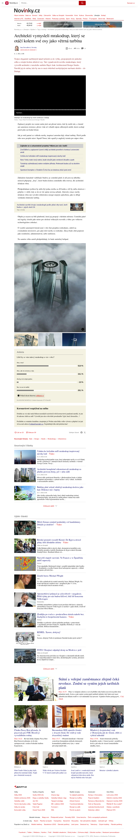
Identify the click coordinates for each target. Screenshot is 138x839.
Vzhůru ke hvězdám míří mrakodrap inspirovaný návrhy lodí (42, 156)
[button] (50, 92)
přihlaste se (40, 395)
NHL (52, 810)
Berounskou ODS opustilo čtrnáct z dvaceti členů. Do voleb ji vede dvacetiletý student (67, 733)
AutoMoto (28, 18)
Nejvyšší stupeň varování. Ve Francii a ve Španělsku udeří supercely (60, 559)
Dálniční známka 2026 (114, 798)
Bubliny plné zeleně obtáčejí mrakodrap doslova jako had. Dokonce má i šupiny (60, 488)
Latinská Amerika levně (96, 807)
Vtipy (38, 527)
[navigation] (2, 3)
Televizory (93, 824)
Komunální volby (20, 810)
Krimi (76, 15)
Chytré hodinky (104, 824)
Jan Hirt (35, 801)
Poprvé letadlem (93, 798)
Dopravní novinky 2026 (114, 801)
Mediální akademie (59, 832)
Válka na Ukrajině (58, 15)
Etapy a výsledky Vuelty (41, 798)
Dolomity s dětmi (94, 810)
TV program (93, 18)
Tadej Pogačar (37, 804)
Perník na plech (75, 810)
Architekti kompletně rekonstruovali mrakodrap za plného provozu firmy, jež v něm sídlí (59, 470)
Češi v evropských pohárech (97, 817)
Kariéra (43, 832)
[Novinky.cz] (27, 11)
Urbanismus (62, 439)
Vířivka (111, 821)
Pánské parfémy (116, 824)
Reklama (37, 832)
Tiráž (49, 832)
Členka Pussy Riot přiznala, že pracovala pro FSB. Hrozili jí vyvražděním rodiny (27, 733)
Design (36, 439)
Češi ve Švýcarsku (94, 804)
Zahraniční (47, 15)
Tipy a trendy (21, 210)
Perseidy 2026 (70, 817)
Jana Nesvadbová (25, 47)
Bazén (36, 821)
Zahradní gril (102, 821)
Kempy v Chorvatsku (95, 795)
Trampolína (57, 821)
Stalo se (28, 15)
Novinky (34, 47)
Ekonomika (89, 15)
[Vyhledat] (82, 3)
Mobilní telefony (36, 824)
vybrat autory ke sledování (28, 50)
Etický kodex (72, 832)
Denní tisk (101, 18)
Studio (43, 439)
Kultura (81, 15)
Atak (30, 439)
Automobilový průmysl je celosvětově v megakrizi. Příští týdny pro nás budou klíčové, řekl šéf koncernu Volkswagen (60, 596)
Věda (34, 18)
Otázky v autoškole (113, 807)
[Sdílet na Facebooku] (81, 432)
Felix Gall (36, 807)
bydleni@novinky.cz (36, 424)
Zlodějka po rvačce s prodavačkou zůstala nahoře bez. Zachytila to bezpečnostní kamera (60, 615)
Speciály (79, 18)
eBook (70, 48)
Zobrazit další (48, 506)
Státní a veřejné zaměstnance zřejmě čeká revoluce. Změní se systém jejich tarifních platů (89, 683)
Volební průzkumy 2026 (22, 798)
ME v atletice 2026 (57, 804)
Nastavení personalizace (111, 832)
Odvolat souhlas (95, 832)
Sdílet (78, 48)
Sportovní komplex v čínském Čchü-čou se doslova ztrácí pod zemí (45, 170)
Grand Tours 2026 (39, 810)
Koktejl (103, 15)
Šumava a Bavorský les (96, 801)
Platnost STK (111, 810)
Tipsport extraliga (57, 801)
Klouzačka (74, 821)
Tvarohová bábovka (76, 804)
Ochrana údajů (83, 832)
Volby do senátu (19, 807)
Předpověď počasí (57, 817)
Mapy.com (45, 817)
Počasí (85, 18)
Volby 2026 (18, 795)
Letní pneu (74, 824)
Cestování (40, 18)
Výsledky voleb (19, 801)
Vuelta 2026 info (38, 795)
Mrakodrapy (52, 439)
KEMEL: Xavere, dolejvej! (48, 632)
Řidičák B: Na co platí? (114, 804)
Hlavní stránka (19, 15)
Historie (48, 18)
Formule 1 (54, 807)
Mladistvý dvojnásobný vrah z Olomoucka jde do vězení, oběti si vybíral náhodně (106, 733)
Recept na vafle (75, 807)
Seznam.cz (131, 3)
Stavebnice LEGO (50, 824)
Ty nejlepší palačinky (77, 795)
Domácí (34, 15)
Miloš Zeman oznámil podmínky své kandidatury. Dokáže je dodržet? (59, 523)
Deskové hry (84, 824)
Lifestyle (97, 15)
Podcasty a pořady (58, 18)
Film (38, 579)
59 (85, 48)
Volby (40, 15)
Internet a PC (18, 18)
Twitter (29, 832)
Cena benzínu (81, 817)
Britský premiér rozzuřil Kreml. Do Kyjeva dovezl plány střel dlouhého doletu (59, 541)
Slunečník (66, 821)
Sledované (110, 18)
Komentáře (69, 15)
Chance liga (55, 795)
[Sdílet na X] (85, 432)
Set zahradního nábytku (88, 821)
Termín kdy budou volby (22, 804)
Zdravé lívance (75, 801)
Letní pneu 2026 (112, 795)
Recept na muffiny (76, 798)
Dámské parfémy (63, 824)
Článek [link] (18, 81)
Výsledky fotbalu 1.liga (58, 798)
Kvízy (73, 18)
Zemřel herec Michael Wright (50, 575)
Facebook (22, 832)
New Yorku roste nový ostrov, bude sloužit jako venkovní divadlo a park (47, 160)
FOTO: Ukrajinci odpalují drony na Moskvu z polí (59, 649)
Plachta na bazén (46, 821)
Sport (68, 18)
